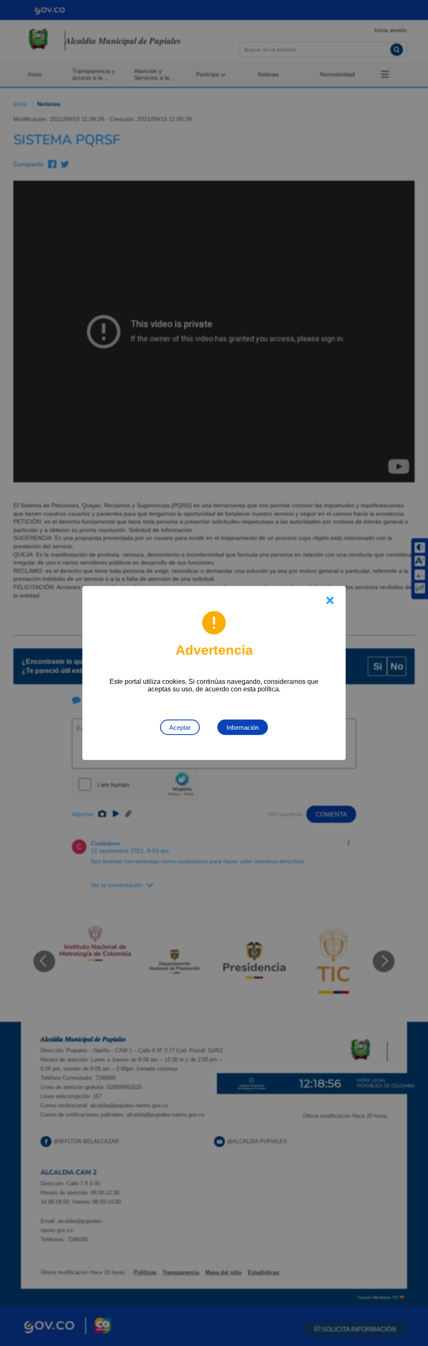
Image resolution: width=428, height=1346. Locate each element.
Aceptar (180, 727)
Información (243, 727)
